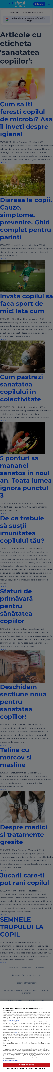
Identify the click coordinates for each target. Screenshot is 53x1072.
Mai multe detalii (14, 1020)
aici (16, 1032)
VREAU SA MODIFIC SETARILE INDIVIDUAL (26, 1068)
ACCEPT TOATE (26, 1065)
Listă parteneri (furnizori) (10, 1060)
